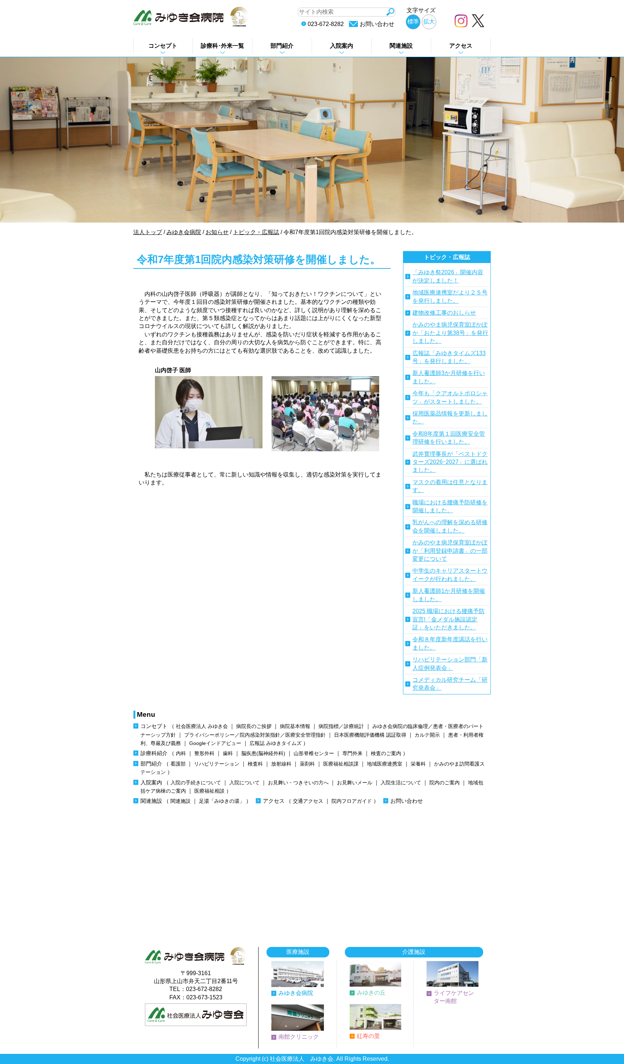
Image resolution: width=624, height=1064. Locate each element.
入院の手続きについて (195, 782)
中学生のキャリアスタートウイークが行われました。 (450, 575)
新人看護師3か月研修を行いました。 (448, 377)
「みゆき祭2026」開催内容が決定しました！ (447, 276)
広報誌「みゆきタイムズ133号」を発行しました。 (449, 357)
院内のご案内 (444, 782)
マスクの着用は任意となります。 (450, 486)
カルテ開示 (427, 735)
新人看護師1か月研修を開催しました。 (448, 595)
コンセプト (162, 46)
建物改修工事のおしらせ (444, 313)
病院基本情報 (295, 726)
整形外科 (204, 753)
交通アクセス (308, 801)
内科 (181, 753)
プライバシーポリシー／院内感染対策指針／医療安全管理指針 (255, 735)
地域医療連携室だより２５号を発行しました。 (450, 296)
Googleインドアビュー (215, 743)
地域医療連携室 (384, 764)
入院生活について (401, 782)
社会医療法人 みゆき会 (202, 726)
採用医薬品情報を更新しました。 (450, 417)
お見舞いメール (354, 782)
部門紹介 (282, 46)
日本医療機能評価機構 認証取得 (370, 735)
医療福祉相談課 (341, 764)
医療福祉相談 (209, 791)
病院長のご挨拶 (254, 726)
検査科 (255, 764)
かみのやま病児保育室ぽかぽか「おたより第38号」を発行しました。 (450, 333)
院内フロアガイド (352, 801)
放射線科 (281, 764)
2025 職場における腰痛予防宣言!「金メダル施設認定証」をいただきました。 (448, 619)
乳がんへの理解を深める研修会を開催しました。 (450, 526)
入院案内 (341, 46)
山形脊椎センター (314, 753)
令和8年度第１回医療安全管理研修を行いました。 (448, 438)
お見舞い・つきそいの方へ (298, 782)
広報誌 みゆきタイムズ (276, 743)
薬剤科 (307, 764)
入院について (244, 782)
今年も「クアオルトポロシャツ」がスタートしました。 (450, 397)
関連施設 (401, 46)
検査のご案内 (386, 753)
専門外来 (352, 753)
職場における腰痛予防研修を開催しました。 (450, 506)
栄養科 (418, 764)
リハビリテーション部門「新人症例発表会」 (450, 663)
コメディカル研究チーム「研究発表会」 (450, 684)
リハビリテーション (216, 764)
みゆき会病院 (295, 993)
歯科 (228, 753)
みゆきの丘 (371, 993)
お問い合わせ (377, 24)
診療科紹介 (154, 753)
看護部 (178, 764)
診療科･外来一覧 (222, 46)
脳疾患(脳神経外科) (263, 753)
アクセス (460, 46)
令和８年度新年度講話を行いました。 (450, 643)
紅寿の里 (368, 1036)
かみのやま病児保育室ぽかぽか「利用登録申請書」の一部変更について (450, 550)
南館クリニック (298, 1037)
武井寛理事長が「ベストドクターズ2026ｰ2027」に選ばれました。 (450, 462)
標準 (413, 21)
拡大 (429, 21)
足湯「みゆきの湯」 (221, 801)
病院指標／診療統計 (341, 726)
